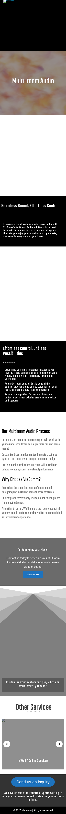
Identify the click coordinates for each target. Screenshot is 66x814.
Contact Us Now (33, 574)
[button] (6, 744)
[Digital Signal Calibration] (33, 744)
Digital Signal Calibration (33, 761)
